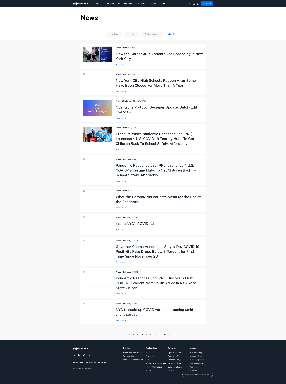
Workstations (129, 356)
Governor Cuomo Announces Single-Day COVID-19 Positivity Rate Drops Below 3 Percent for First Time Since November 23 (157, 251)
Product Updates (152, 34)
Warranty (194, 367)
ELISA (148, 370)
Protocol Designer (175, 360)
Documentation (196, 363)
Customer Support (198, 353)
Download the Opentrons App (197, 374)
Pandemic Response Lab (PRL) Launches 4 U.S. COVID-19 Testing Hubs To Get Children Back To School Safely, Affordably (156, 170)
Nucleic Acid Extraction (156, 363)
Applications (151, 348)
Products (99, 3)
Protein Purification (154, 367)
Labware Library (175, 367)
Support (153, 3)
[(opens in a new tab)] (97, 54)
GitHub (171, 370)
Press (131, 34)
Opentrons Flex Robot (132, 353)
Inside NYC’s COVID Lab (135, 224)
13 (165, 335)
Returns (193, 370)
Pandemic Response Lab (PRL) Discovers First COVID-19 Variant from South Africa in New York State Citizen (156, 283)
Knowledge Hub (197, 360)
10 (155, 335)
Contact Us (207, 3)
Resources (128, 3)
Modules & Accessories (133, 360)
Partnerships (141, 3)
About (162, 3)
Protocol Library (175, 363)
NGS (148, 353)
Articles (114, 34)
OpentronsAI (173, 356)
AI (119, 3)
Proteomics (150, 356)
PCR (147, 360)
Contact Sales (196, 356)
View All (171, 34)
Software (110, 3)
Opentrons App (174, 353)
